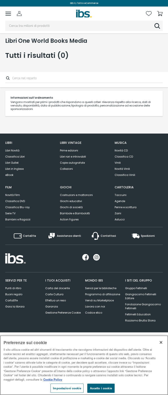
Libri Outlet (12, 163)
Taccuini (120, 195)
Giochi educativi (71, 201)
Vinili (118, 163)
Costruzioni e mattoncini (76, 195)
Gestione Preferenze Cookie (63, 312)
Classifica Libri (15, 156)
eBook (9, 175)
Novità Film (12, 195)
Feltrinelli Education (138, 314)
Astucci (120, 219)
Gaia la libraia (14, 306)
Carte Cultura (54, 294)
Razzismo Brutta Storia (140, 320)
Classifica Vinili (125, 175)
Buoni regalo (13, 294)
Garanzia (51, 306)
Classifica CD (124, 156)
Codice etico (93, 312)
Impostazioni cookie (67, 388)
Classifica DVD (15, 201)
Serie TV (10, 213)
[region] (84, 365)
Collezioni (66, 169)
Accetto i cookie (101, 388)
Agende (120, 201)
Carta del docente (57, 288)
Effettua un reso (55, 300)
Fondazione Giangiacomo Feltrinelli (143, 306)
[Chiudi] (161, 342)
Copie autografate (72, 163)
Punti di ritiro (13, 288)
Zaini (118, 213)
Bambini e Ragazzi (17, 219)
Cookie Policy (52, 379)
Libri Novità (12, 150)
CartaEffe (11, 300)
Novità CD (121, 150)
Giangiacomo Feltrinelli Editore (140, 296)
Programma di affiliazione (102, 294)
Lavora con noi (95, 306)
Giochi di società (71, 207)
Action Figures (69, 219)
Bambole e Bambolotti (75, 213)
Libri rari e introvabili (73, 156)
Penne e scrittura (125, 207)
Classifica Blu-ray (17, 207)
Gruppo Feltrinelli (136, 288)
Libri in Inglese (14, 169)
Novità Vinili (122, 169)
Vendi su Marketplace (99, 300)
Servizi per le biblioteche (100, 288)
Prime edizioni (69, 150)
